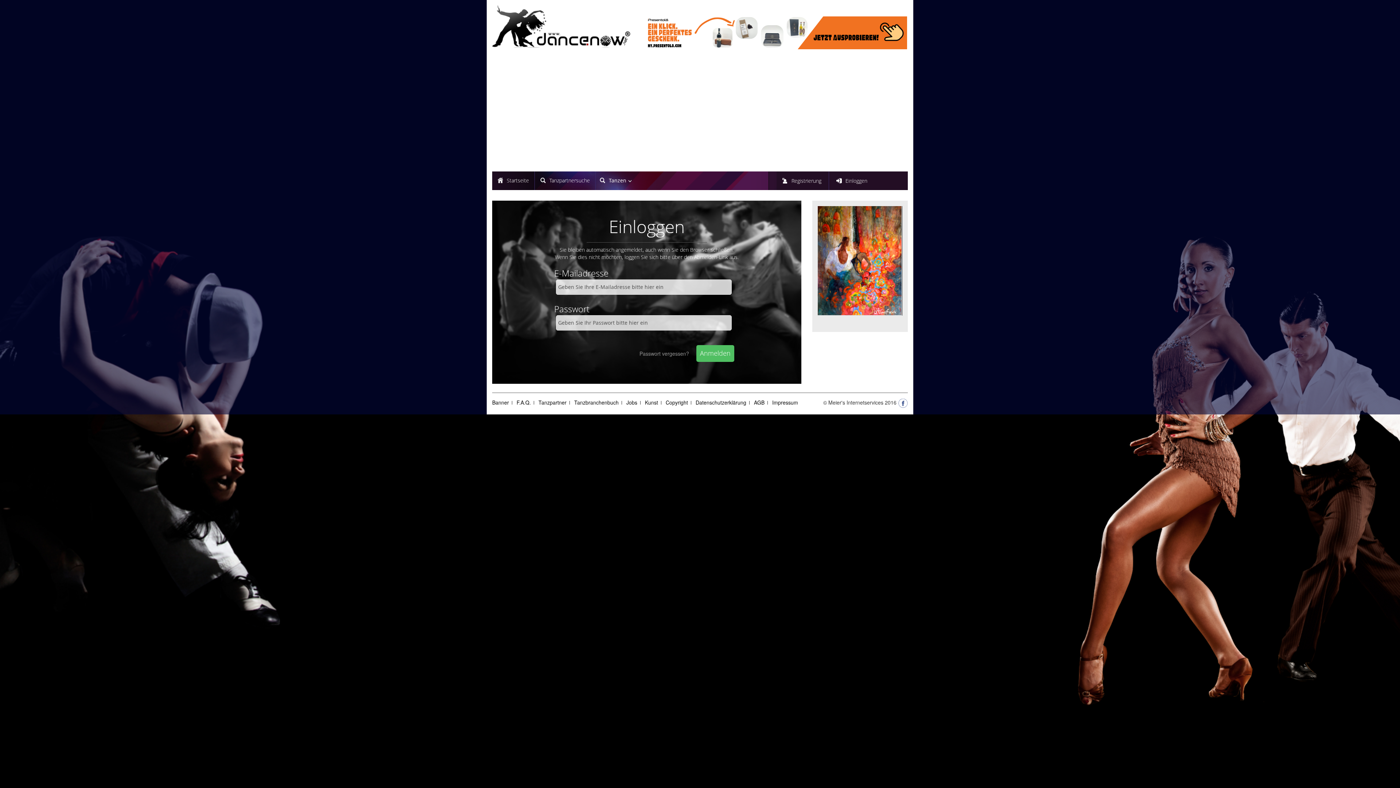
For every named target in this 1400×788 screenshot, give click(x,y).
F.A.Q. (524, 402)
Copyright (677, 402)
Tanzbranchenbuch (596, 402)
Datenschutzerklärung (721, 402)
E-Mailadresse (581, 273)
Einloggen (856, 180)
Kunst (651, 402)
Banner (500, 402)
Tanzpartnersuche (569, 180)
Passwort (572, 309)
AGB (759, 402)
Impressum (785, 402)
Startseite (518, 180)
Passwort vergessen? (664, 353)
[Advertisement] (700, 111)
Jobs (631, 402)
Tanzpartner (552, 402)
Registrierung (806, 180)
